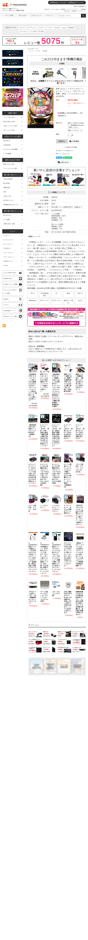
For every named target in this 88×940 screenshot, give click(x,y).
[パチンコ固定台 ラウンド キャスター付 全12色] (80, 457)
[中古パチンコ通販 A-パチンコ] (14, 6)
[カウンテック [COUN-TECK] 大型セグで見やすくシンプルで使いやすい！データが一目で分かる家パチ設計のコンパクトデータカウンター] (68, 536)
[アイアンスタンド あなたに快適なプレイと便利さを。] (68, 499)
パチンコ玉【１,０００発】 (56, 593)
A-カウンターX (8, 240)
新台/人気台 (22, 15)
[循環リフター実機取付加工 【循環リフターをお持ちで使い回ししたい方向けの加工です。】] (80, 367)
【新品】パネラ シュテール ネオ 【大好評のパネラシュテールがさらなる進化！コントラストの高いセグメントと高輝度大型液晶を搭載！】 (80, 554)
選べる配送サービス (50, 666)
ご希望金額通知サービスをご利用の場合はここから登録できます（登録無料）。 (56, 323)
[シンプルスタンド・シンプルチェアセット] (56, 499)
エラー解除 (6, 219)
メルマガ (5, 305)
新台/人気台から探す (9, 121)
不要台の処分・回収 (9, 224)
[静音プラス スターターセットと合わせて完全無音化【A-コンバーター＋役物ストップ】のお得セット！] (44, 367)
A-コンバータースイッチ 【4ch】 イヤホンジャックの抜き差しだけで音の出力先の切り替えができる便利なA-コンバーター (33, 474)
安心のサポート (7, 215)
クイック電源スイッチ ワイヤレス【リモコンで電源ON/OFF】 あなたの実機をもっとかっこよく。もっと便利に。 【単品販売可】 (68, 476)
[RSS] (4, 326)
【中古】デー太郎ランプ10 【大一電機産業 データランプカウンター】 (32, 597)
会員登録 (62, 9)
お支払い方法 (64, 666)
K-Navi (5, 265)
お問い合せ (67, 11)
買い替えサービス (8, 200)
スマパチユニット (32, 27)
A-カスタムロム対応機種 (10, 149)
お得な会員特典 (7, 179)
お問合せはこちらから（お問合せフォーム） (67, 2)
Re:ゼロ (57, 27)
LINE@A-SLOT (7, 278)
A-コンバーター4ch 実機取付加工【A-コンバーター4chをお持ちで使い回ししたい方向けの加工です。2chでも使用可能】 (56, 474)
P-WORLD (6, 248)
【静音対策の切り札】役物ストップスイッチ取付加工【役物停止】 (32, 430)
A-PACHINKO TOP (32, 48)
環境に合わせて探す (9, 164)
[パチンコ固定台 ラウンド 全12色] (32, 499)
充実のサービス (36, 666)
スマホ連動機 (7, 153)
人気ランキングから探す (10, 126)
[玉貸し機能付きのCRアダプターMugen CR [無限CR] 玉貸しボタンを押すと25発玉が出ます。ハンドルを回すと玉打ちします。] (68, 585)
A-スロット (6, 235)
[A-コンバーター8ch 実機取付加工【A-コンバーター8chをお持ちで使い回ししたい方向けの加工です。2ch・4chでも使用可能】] (44, 457)
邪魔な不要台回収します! (77, 666)
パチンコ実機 (9, 15)
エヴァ (41, 27)
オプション (49, 15)
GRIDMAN (71, 27)
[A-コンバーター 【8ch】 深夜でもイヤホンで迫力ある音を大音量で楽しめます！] (68, 418)
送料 (4, 192)
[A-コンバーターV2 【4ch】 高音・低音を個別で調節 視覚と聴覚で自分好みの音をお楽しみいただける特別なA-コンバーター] (56, 418)
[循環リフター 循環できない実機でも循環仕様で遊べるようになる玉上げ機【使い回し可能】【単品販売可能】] (68, 367)
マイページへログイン (72, 9)
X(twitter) (5, 299)
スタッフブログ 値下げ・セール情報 (10, 291)
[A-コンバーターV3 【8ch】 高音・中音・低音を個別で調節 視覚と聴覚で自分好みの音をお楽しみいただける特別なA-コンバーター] (44, 418)
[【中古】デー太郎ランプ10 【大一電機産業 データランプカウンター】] (32, 585)
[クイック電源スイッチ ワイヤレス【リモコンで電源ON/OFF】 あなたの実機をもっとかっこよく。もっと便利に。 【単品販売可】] (68, 457)
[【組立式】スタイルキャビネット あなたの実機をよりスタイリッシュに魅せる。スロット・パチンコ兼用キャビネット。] (80, 499)
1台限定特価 (7, 145)
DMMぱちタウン (8, 261)
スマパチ (22, 27)
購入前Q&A (6, 183)
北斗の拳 (40, 31)
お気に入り (47, 9)
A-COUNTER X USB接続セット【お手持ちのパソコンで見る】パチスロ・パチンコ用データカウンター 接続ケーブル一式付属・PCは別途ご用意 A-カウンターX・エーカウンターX (44, 558)
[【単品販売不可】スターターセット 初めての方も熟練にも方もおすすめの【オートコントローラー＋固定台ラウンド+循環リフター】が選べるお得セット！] (32, 367)
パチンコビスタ (8, 252)
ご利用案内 (83, 9)
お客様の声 (74, 11)
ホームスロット (8, 244)
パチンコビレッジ (8, 257)
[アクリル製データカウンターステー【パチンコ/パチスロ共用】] (44, 585)
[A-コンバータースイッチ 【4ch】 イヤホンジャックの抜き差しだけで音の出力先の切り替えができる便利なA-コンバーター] (32, 457)
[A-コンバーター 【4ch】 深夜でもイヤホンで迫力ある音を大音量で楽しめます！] (80, 418)
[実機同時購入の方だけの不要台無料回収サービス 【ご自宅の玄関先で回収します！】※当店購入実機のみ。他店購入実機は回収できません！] (80, 585)
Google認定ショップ (9, 310)
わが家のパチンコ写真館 (10, 284)
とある (64, 27)
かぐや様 (33, 31)
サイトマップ (82, 11)
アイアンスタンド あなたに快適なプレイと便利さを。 (67, 509)
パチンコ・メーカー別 (34, 51)
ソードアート (49, 27)
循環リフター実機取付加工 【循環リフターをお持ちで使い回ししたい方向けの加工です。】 (79, 381)
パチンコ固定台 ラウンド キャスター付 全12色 (79, 468)
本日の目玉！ (7, 140)
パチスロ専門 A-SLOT (9, 273)
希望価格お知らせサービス (11, 204)
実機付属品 (6, 187)
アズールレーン (24, 31)
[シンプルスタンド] (44, 499)
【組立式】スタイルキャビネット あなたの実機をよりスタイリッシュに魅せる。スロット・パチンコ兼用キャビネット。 (80, 515)
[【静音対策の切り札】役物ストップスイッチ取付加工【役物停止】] (32, 418)
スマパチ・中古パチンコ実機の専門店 (13, 10)
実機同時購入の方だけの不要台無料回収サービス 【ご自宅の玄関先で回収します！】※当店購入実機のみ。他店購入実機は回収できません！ (79, 603)
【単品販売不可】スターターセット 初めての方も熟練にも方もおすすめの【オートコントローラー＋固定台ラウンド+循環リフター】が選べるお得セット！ (32, 387)
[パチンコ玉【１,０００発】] (56, 585)
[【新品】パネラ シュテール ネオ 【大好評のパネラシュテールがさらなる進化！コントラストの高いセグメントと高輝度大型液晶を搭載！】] (80, 536)
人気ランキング (36, 15)
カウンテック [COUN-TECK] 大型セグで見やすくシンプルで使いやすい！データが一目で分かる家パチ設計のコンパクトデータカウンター (68, 554)
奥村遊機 (44, 51)
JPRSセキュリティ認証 (10, 316)
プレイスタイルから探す (10, 168)
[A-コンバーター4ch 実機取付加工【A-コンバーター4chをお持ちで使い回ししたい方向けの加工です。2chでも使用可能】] (56, 457)
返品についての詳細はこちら (65, 150)
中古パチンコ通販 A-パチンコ (10, 8)
